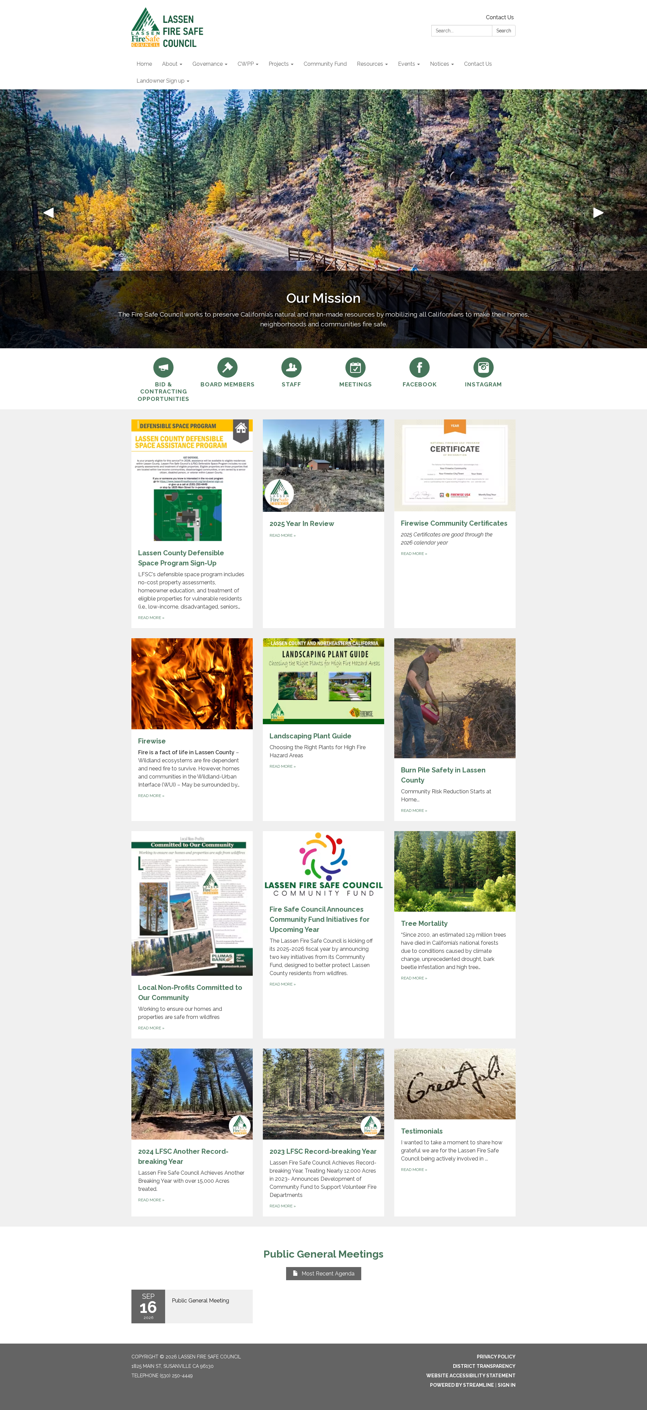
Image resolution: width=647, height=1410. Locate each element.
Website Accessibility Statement (471, 1375)
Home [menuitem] (144, 64)
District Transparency (484, 1366)
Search (503, 30)
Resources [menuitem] (370, 64)
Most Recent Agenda (328, 1273)
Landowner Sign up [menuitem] (160, 81)
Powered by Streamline (462, 1385)
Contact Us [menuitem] (478, 64)
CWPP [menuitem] (246, 64)
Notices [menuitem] (439, 64)
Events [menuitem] (406, 64)
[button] (48, 218)
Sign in (507, 1385)
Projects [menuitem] (279, 64)
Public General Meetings (323, 1254)
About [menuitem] (170, 64)
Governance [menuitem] (207, 64)
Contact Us (500, 17)
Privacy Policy (496, 1356)
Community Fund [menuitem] (325, 64)
